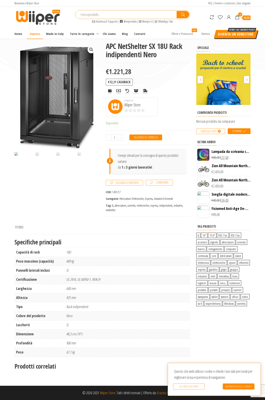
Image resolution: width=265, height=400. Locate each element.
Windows (229, 303)
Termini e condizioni (224, 3)
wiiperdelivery (213, 303)
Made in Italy (55, 34)
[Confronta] (211, 17)
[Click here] (223, 79)
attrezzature (120, 205)
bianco (201, 249)
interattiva (224, 276)
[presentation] (200, 79)
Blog (125, 34)
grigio (224, 269)
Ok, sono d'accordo (188, 386)
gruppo (234, 269)
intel (213, 276)
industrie (178, 205)
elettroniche (143, 205)
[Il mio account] (228, 17)
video (245, 297)
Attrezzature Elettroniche (131, 199)
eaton (238, 256)
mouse (213, 283)
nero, (223, 283)
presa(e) (225, 290)
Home (18, 34)
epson (232, 263)
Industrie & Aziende (163, 199)
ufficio (235, 297)
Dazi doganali (244, 3)
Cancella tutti (208, 131)
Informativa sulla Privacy (238, 386)
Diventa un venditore (236, 34)
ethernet (243, 263)
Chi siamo (109, 34)
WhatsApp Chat (165, 21)
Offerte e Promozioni (183, 32)
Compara (237, 131)
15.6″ (212, 235)
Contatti (139, 34)
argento (214, 242)
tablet (214, 297)
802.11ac (222, 235)
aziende (131, 205)
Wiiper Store (132, 104)
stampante (203, 297)
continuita (203, 256)
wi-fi (200, 303)
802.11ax (235, 235)
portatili (214, 290)
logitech (202, 283)
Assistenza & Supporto (106, 21)
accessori (202, 242)
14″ (204, 235)
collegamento (215, 249)
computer (231, 249)
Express (35, 34)
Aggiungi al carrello (146, 137)
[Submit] (183, 14)
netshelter (111, 210)
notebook (234, 283)
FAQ (210, 3)
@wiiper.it (147, 21)
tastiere (224, 297)
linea (234, 276)
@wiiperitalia (130, 21)
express (154, 205)
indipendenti (165, 205)
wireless (241, 303)
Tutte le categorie (82, 34)
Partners (205, 34)
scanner (238, 290)
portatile (202, 290)
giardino (213, 269)
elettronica (203, 263)
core (214, 256)
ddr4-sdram (226, 256)
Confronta (162, 183)
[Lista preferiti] (220, 17)
